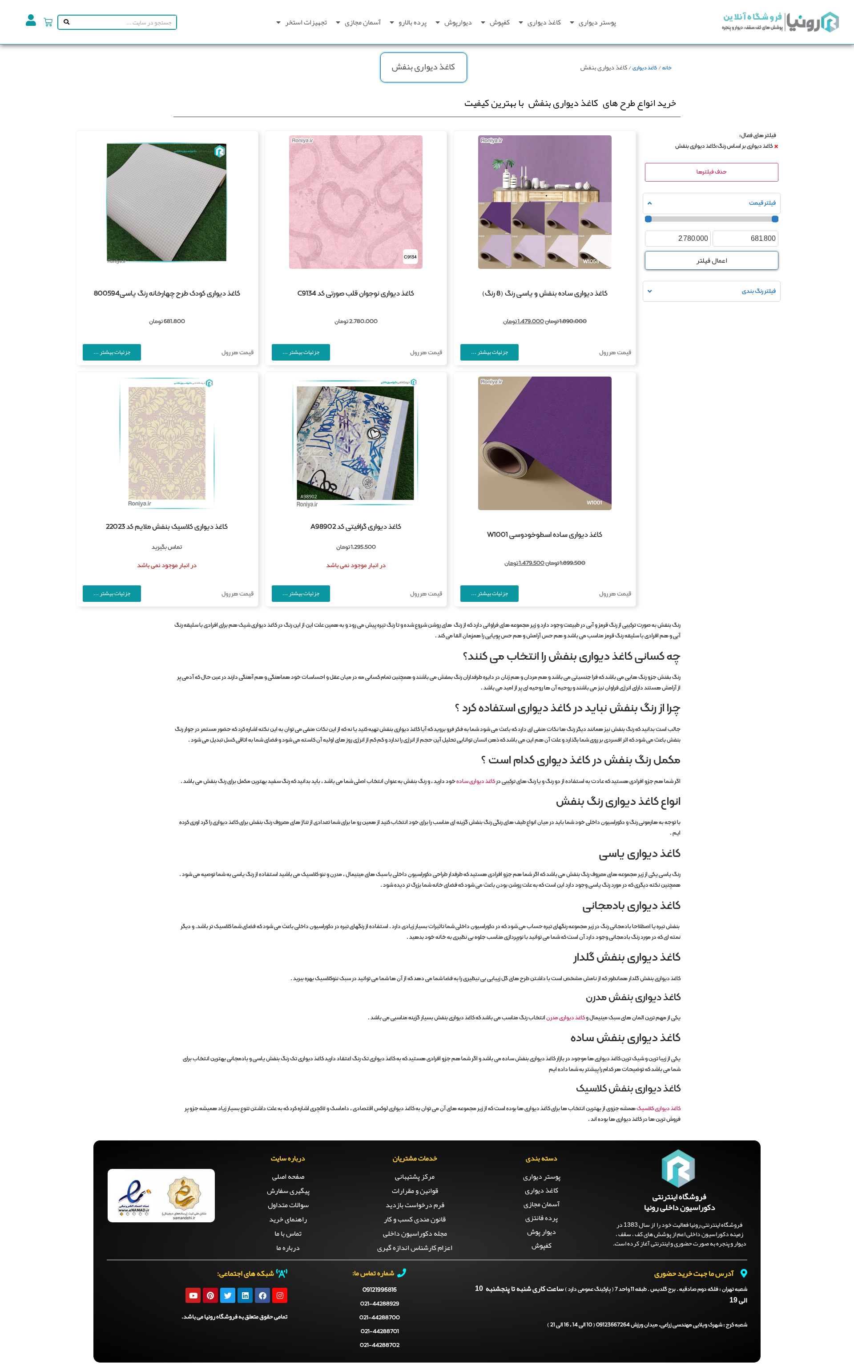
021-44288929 (379, 1304)
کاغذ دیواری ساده (475, 782)
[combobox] (123, 22)
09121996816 (380, 1290)
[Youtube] (193, 1295)
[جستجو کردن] (64, 22)
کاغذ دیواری (544, 22)
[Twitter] (227, 1295)
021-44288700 (379, 1318)
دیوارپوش (458, 22)
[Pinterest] (210, 1295)
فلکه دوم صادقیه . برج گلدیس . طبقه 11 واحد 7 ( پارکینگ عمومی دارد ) (656, 1290)
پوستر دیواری (597, 22)
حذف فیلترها (712, 172)
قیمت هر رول (615, 353)
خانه (667, 68)
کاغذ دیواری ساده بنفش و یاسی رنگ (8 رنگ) (545, 294)
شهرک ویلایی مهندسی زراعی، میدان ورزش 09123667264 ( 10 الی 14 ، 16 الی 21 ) (647, 1325)
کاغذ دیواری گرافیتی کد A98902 (355, 527)
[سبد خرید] (48, 22)
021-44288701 (380, 1331)
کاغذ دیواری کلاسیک (658, 1109)
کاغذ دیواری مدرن (565, 1018)
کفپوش (500, 22)
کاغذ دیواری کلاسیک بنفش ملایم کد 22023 (167, 527)
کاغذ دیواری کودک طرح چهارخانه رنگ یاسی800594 (167, 294)
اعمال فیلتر (711, 260)
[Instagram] (279, 1295)
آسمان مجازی (363, 22)
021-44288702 (379, 1345)
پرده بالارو (413, 22)
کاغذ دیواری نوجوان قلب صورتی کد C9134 (356, 294)
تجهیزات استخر (306, 22)
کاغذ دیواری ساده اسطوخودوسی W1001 (544, 535)
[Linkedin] (245, 1295)
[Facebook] (262, 1295)
